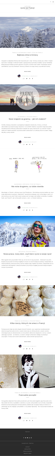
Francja (15, 52)
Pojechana (27, 431)
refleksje (26, 184)
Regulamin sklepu (27, 453)
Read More (27, 71)
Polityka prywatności (27, 451)
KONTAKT (27, 446)
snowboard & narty (24, 52)
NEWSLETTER (27, 449)
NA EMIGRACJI (22, 116)
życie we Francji (37, 52)
